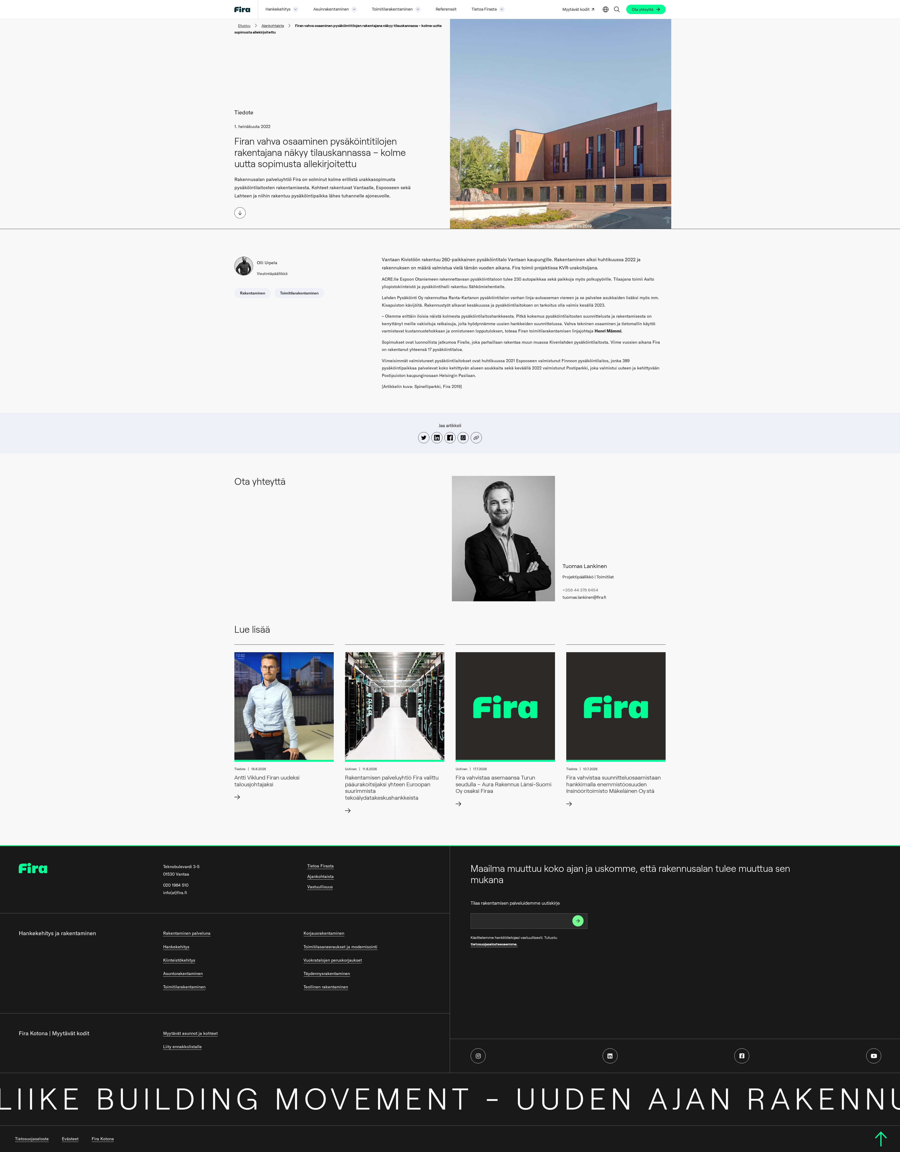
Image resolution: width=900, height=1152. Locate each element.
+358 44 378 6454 (580, 590)
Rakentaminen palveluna (186, 933)
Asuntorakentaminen (183, 973)
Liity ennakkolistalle (182, 1046)
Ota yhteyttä (642, 9)
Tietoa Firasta (484, 9)
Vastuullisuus (320, 886)
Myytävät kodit (576, 9)
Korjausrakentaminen (324, 933)
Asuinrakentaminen (331, 9)
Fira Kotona (103, 1138)
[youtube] (873, 1055)
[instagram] (478, 1055)
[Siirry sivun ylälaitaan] (881, 1138)
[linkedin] (610, 1055)
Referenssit (446, 9)
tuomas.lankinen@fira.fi (584, 597)
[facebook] (741, 1055)
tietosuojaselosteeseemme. (494, 944)
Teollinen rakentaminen (326, 987)
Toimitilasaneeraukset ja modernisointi (340, 946)
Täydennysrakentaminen (327, 973)
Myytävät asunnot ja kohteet (190, 1033)
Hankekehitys (278, 9)
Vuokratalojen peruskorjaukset (333, 960)
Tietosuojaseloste (32, 1138)
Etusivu (244, 26)
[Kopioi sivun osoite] (476, 437)
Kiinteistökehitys (179, 960)
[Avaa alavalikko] (295, 9)
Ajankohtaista (273, 26)
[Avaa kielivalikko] (605, 9)
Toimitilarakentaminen (392, 9)
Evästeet (70, 1138)
